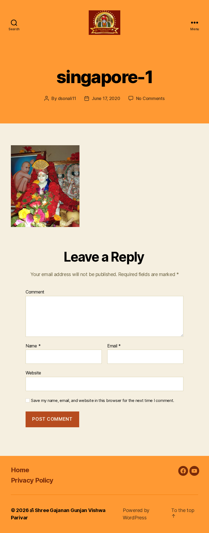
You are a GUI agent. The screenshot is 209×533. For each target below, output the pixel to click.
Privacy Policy (32, 480)
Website (33, 372)
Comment (35, 292)
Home (20, 470)
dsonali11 (67, 98)
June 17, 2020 (106, 98)
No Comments (150, 98)
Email (114, 346)
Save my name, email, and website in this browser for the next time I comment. (102, 400)
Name (33, 346)
